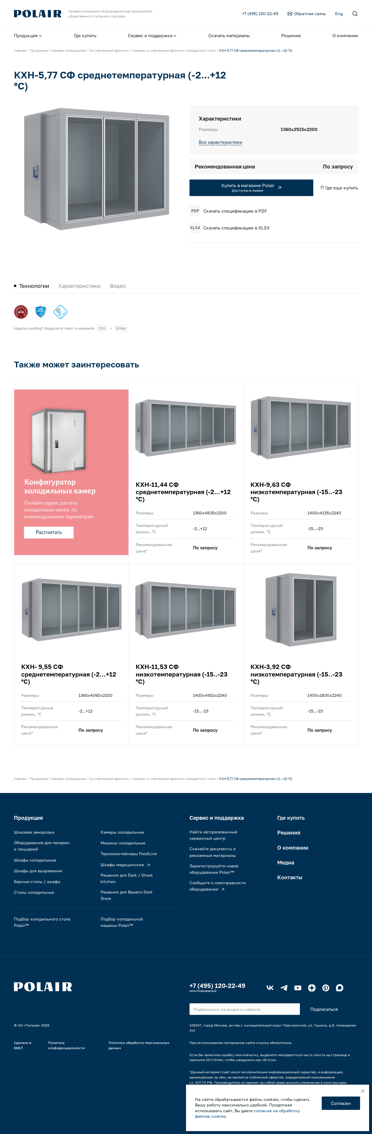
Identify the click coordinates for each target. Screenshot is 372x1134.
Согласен (341, 1103)
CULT (18, 1048)
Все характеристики (220, 142)
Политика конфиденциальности (66, 1045)
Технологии (34, 286)
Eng (339, 13)
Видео (118, 286)
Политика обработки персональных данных (138, 1045)
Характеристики (79, 286)
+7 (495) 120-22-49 (217, 985)
